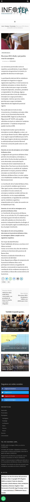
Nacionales (4, 410)
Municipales (4, 415)
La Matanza (5, 423)
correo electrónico (8, 490)
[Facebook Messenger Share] (14, 278)
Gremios (3, 433)
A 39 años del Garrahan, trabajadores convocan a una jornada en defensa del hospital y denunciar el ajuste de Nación (14, 451)
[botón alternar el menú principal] (15, 21)
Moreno (4, 428)
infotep (3, 281)
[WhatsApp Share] (10, 278)
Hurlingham (5, 418)
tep (8, 281)
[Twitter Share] (6, 278)
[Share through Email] (17, 278)
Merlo (3, 425)
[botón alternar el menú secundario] (1, 1)
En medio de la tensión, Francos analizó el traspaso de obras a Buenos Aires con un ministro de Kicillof (13, 367)
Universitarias (4, 435)
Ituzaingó (4, 421)
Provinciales (6, 52)
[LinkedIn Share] (21, 278)
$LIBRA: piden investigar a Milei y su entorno (13, 445)
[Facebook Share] (3, 278)
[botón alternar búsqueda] (27, 1)
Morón (4, 430)
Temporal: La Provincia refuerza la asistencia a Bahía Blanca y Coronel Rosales (14, 329)
